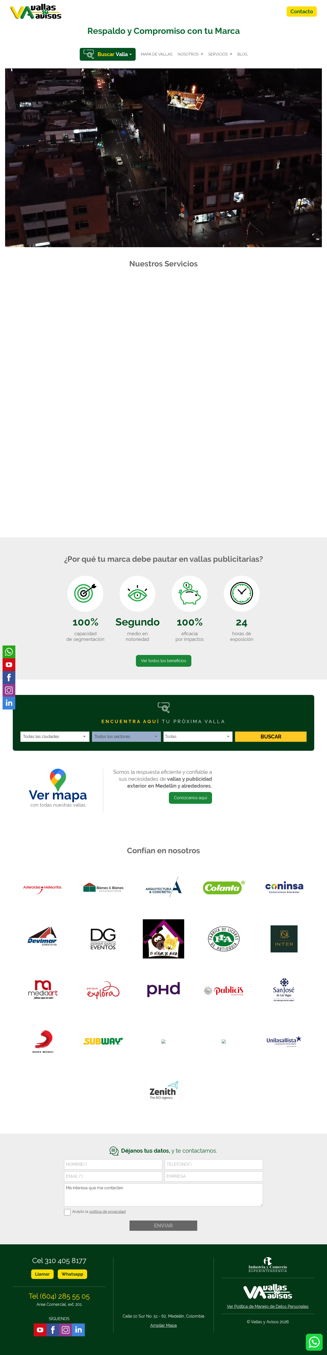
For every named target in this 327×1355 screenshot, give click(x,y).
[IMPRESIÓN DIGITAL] (63, 395)
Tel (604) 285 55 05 (59, 1296)
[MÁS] (213, 477)
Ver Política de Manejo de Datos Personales (268, 1306)
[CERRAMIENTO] (113, 477)
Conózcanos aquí (190, 797)
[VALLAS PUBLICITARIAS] (63, 313)
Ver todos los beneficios (163, 660)
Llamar (42, 1274)
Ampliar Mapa (163, 1325)
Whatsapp (72, 1274)
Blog (242, 54)
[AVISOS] (163, 313)
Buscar (271, 737)
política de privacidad (107, 1212)
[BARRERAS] (264, 395)
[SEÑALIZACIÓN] (264, 313)
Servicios (218, 54)
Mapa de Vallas (156, 54)
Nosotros (188, 54)
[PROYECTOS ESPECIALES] (163, 395)
